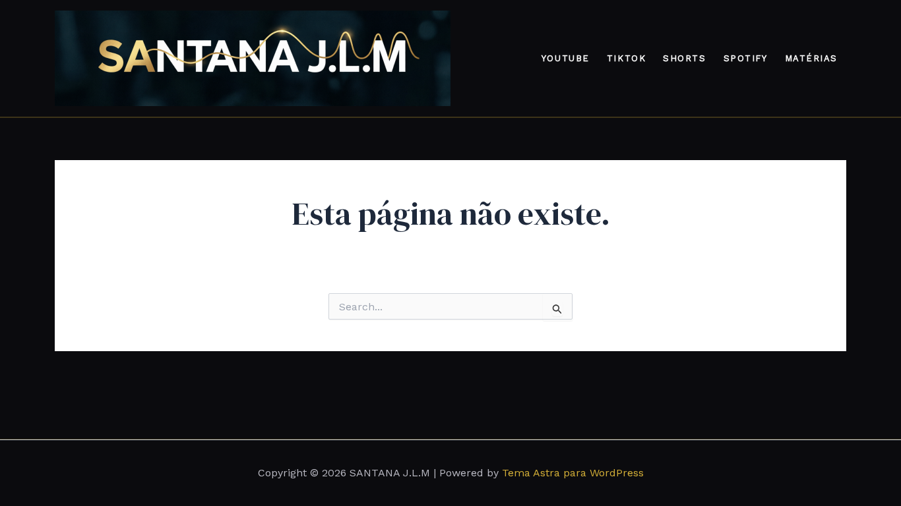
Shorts (684, 58)
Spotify (746, 58)
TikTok (626, 58)
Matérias (811, 58)
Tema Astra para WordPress (573, 472)
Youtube (566, 58)
